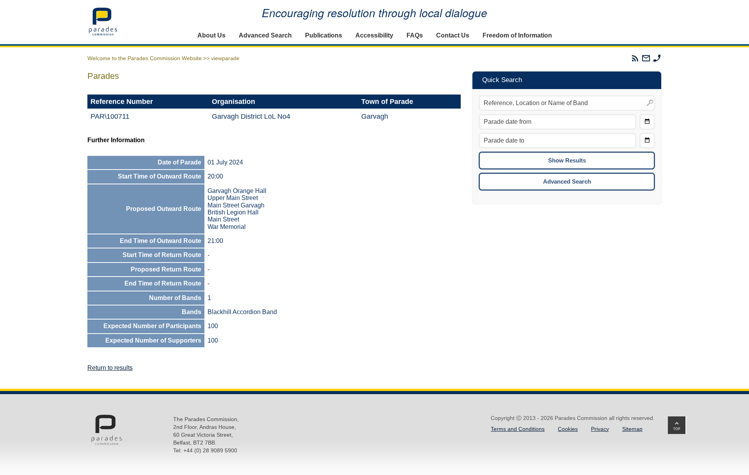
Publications (323, 35)
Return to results (110, 367)
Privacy (600, 429)
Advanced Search (265, 35)
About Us (211, 35)
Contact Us (452, 35)
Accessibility (374, 35)
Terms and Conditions (518, 429)
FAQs (414, 35)
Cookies (568, 429)
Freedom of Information (517, 35)
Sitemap (632, 429)
